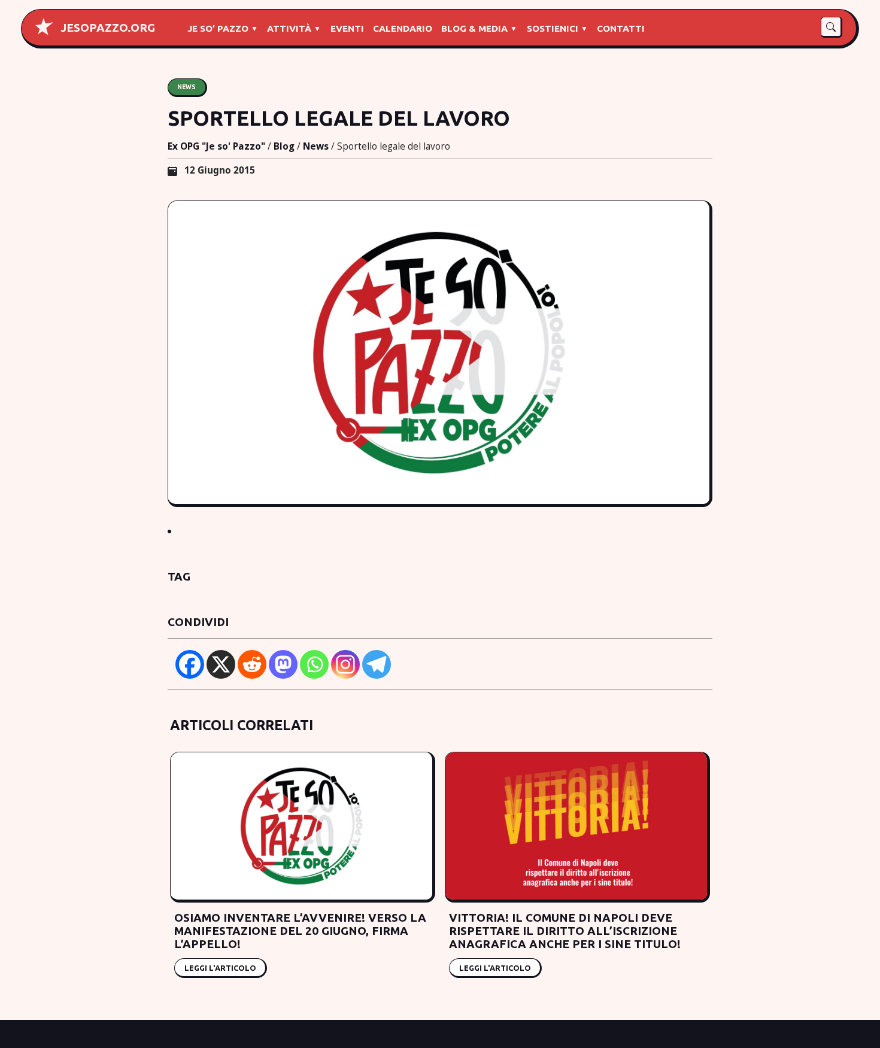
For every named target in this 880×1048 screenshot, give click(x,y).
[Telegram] (376, 664)
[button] (831, 27)
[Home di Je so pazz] (44, 26)
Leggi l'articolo (220, 967)
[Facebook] (189, 664)
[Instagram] (345, 664)
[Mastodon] (283, 664)
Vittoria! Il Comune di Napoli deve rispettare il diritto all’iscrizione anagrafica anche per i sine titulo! (565, 930)
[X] (221, 664)
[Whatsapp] (314, 664)
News (186, 86)
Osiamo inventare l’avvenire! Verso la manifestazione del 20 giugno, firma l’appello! (300, 930)
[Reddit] (252, 664)
